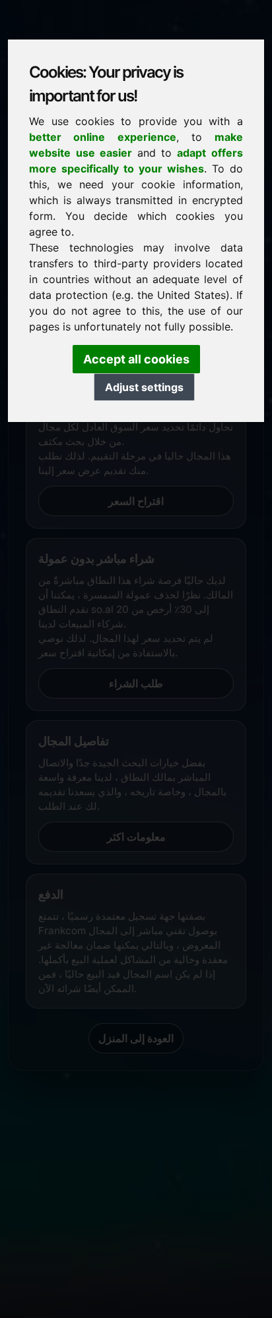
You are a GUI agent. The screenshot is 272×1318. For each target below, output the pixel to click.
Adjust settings (144, 387)
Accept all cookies (136, 359)
